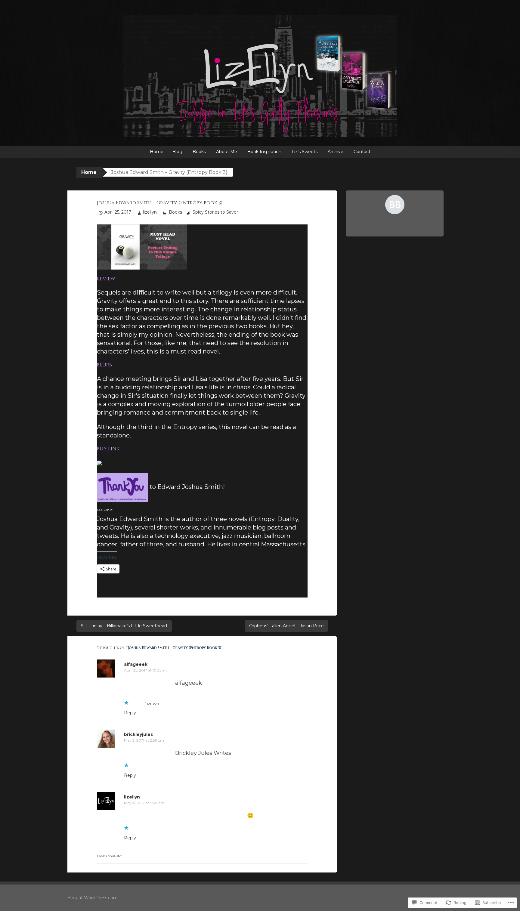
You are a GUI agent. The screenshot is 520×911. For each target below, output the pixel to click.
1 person (152, 703)
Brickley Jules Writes (203, 753)
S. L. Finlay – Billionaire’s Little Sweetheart (124, 625)
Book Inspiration (264, 151)
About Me (226, 151)
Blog (177, 151)
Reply (130, 712)
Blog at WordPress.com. (93, 897)
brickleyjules (138, 734)
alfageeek (135, 664)
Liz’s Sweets (304, 151)
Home (156, 151)
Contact (362, 151)
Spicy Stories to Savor (215, 212)
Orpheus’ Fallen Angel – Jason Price (286, 625)
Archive (335, 151)
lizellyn (150, 212)
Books (199, 151)
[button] (142, 247)
